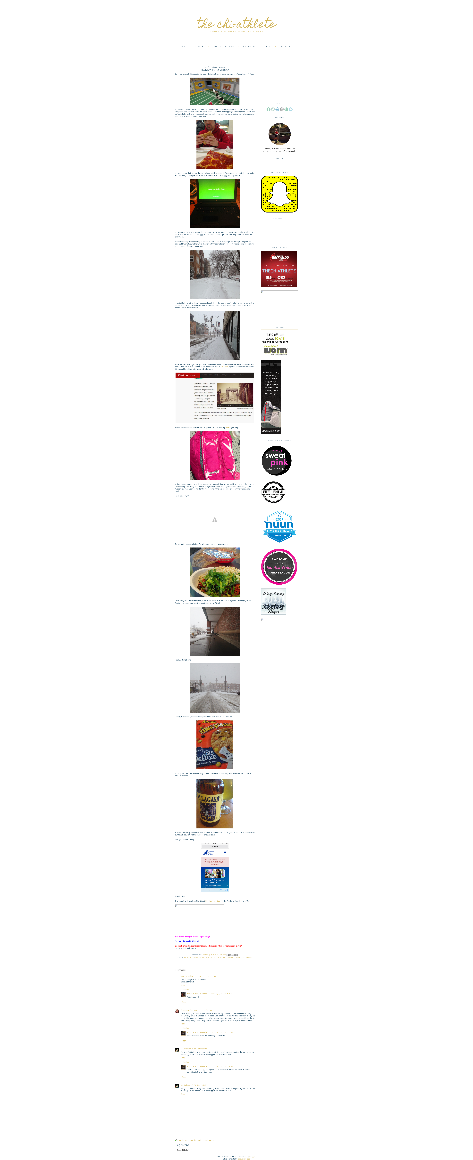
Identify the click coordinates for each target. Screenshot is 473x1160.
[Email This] (228, 955)
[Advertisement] (236, 54)
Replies (186, 989)
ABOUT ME (199, 47)
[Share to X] (232, 955)
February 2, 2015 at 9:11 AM (205, 976)
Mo (182, 1049)
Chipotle (221, 957)
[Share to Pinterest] (237, 955)
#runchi (188, 957)
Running (230, 957)
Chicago (212, 957)
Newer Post (249, 1132)
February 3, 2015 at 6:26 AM (222, 993)
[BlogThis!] (230, 955)
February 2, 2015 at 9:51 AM (201, 1010)
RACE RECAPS (249, 47)
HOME (183, 47)
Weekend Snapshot (244, 957)
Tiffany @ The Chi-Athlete (197, 993)
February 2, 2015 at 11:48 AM (196, 1049)
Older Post (180, 1132)
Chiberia (203, 957)
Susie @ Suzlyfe (187, 976)
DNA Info (224, 367)
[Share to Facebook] (235, 955)
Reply (183, 985)
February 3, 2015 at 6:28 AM (222, 1066)
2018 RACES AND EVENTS (223, 47)
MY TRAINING (286, 47)
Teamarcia (185, 1010)
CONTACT (267, 47)
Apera (228, 427)
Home (214, 1132)
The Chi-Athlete (236, 25)
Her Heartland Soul (212, 901)
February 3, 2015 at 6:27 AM (222, 1032)
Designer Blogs (244, 1159)
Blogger (252, 1156)
